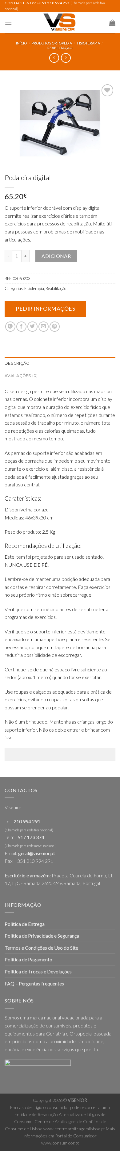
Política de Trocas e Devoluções (38, 971)
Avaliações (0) (21, 375)
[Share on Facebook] (21, 326)
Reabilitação (60, 47)
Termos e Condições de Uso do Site (41, 948)
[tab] (60, 363)
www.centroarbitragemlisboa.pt (74, 1128)
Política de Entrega (25, 924)
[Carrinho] (112, 22)
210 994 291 (27, 821)
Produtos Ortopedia (52, 43)
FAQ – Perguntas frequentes (34, 983)
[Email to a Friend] (43, 326)
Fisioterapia (88, 43)
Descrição (17, 363)
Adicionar (56, 256)
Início (21, 43)
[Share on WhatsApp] (10, 326)
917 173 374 (31, 837)
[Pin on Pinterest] (55, 326)
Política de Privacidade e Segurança (42, 936)
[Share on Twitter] (32, 326)
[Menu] (8, 22)
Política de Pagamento (28, 959)
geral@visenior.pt (36, 853)
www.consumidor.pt (60, 1142)
